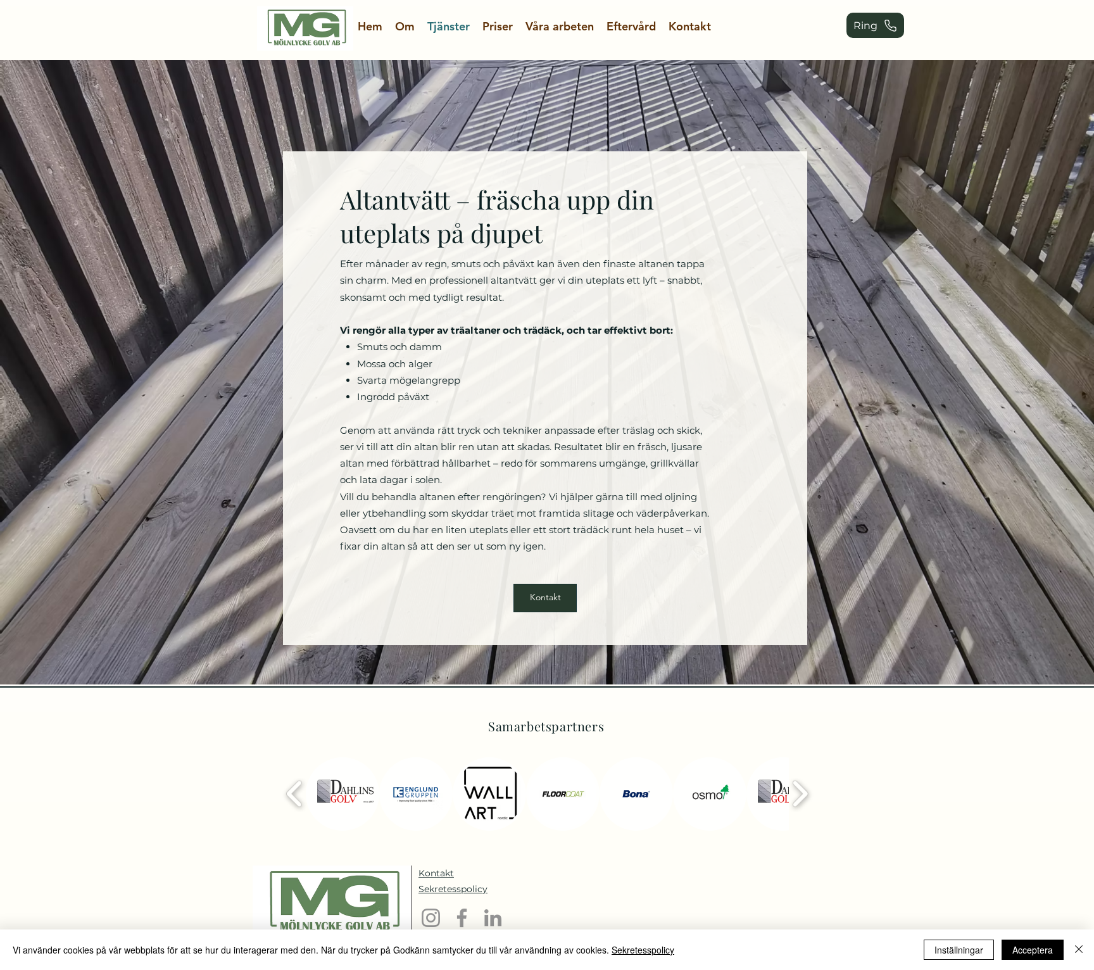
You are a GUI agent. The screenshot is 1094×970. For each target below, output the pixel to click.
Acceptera (1032, 949)
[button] (342, 794)
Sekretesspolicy (643, 949)
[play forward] (800, 794)
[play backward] (294, 794)
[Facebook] (462, 917)
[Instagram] (430, 917)
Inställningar (958, 949)
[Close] (1078, 950)
